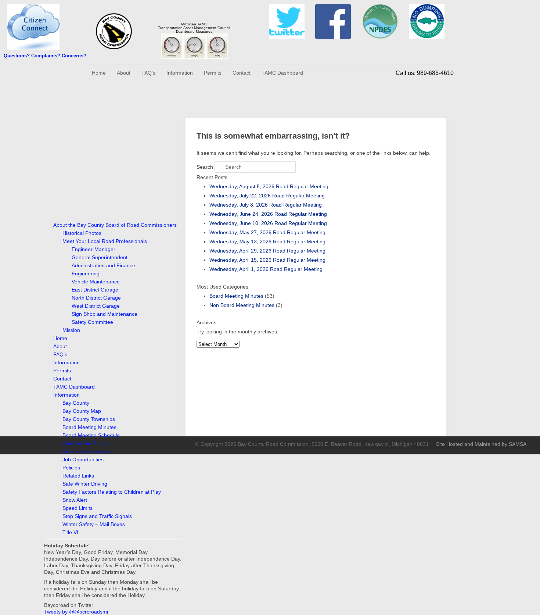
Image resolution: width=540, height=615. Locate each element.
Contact (242, 73)
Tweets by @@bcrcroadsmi (76, 612)
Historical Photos (81, 233)
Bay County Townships (88, 419)
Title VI (70, 532)
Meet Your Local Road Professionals (104, 241)
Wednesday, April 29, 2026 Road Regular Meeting (267, 251)
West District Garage (96, 306)
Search (205, 167)
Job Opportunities (83, 459)
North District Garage (96, 298)
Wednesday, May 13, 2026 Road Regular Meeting (267, 241)
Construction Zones (85, 443)
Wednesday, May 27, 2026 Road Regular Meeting (267, 232)
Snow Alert (74, 500)
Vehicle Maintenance (96, 282)
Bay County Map (81, 411)
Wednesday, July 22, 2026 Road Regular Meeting (267, 196)
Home (99, 73)
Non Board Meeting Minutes (241, 305)
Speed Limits (77, 508)
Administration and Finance (103, 265)
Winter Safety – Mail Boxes (93, 524)
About (123, 73)
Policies (71, 468)
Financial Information (86, 451)
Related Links (78, 476)
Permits (213, 73)
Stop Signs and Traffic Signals (97, 516)
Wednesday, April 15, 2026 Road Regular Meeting (267, 260)
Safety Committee (92, 322)
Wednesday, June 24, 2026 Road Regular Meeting (268, 214)
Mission (71, 330)
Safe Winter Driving (84, 484)
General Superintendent (99, 257)
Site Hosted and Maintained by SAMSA (481, 444)
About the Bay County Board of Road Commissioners (115, 225)
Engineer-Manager (93, 249)
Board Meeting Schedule (91, 435)
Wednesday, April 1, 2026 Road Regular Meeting (266, 269)
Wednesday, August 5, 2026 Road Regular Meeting (268, 186)
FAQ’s (148, 73)
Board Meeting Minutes (89, 427)
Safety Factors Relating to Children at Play (111, 492)
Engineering (86, 273)
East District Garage (95, 290)
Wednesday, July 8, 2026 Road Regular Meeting (265, 205)
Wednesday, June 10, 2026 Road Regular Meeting (268, 223)
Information (179, 73)
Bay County (75, 403)
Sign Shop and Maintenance (104, 314)
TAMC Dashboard (282, 73)
